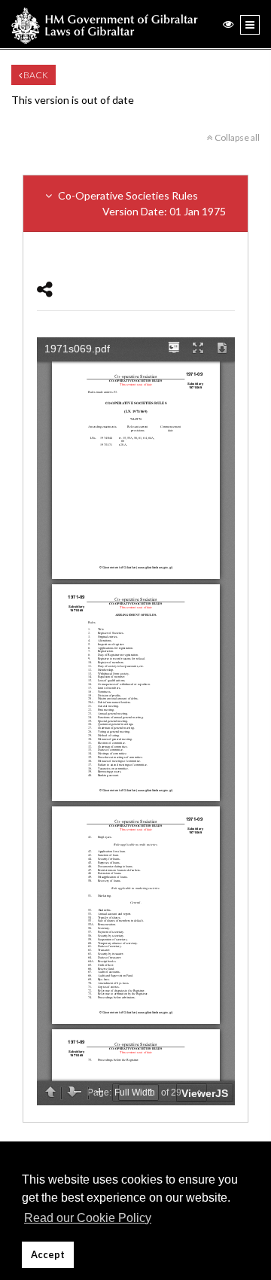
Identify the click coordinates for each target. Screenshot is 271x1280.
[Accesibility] (228, 24)
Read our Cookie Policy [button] (87, 1217)
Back (35, 75)
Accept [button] (48, 1254)
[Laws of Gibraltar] (104, 24)
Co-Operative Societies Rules (141, 203)
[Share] (45, 289)
